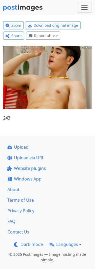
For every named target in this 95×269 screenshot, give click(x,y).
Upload (21, 147)
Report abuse (46, 35)
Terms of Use (20, 200)
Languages (67, 244)
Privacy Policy (20, 211)
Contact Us (18, 232)
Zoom (16, 25)
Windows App (27, 179)
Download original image (56, 25)
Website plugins (30, 168)
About (13, 189)
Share (16, 35)
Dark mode (32, 244)
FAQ (11, 221)
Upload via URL (29, 158)
